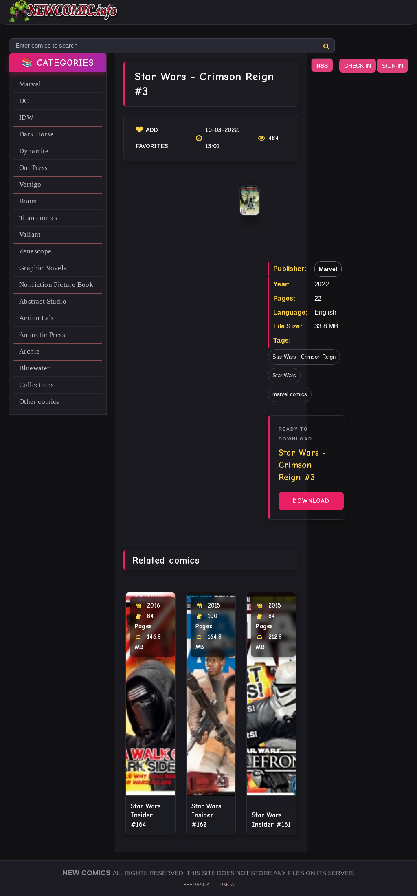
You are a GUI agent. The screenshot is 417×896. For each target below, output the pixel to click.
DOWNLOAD (311, 500)
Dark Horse (36, 134)
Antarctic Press (42, 335)
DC (24, 101)
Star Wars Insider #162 (206, 815)
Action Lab (36, 318)
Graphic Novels (43, 268)
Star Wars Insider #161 (271, 819)
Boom (28, 201)
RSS (322, 65)
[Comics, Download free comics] (64, 16)
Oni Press (33, 168)
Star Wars (284, 375)
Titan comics (38, 218)
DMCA (226, 884)
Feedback (196, 884)
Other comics (39, 401)
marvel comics (289, 394)
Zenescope (35, 251)
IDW (26, 117)
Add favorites (152, 138)
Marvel (30, 84)
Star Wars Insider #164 (146, 815)
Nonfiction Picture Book (56, 284)
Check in (357, 65)
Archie (29, 351)
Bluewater (34, 368)
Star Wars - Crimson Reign (304, 357)
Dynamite (33, 151)
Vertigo (30, 184)
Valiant (30, 234)
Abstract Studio (42, 301)
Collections (36, 385)
